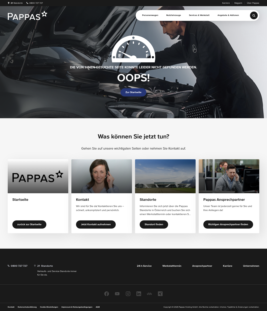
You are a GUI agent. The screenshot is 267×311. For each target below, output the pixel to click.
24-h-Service (144, 266)
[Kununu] (149, 293)
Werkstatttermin (171, 266)
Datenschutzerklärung (27, 307)
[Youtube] (117, 293)
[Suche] (254, 15)
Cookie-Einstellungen (49, 307)
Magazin (238, 3)
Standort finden (154, 224)
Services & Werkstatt (199, 15)
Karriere (226, 3)
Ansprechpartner (202, 266)
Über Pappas (253, 3)
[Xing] (160, 293)
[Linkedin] (138, 293)
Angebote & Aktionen (228, 15)
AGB (98, 307)
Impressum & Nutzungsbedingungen (76, 307)
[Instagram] (128, 293)
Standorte (17, 3)
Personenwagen (150, 15)
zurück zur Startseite (29, 224)
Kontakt (11, 307)
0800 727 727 (36, 3)
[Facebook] (106, 293)
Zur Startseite (133, 92)
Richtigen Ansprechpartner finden (228, 224)
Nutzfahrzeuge (173, 15)
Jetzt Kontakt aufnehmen (96, 224)
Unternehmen (251, 266)
